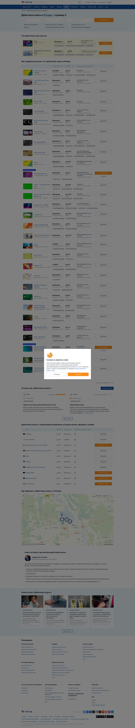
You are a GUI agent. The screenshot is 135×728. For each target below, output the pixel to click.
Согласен (78, 374)
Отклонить (57, 374)
